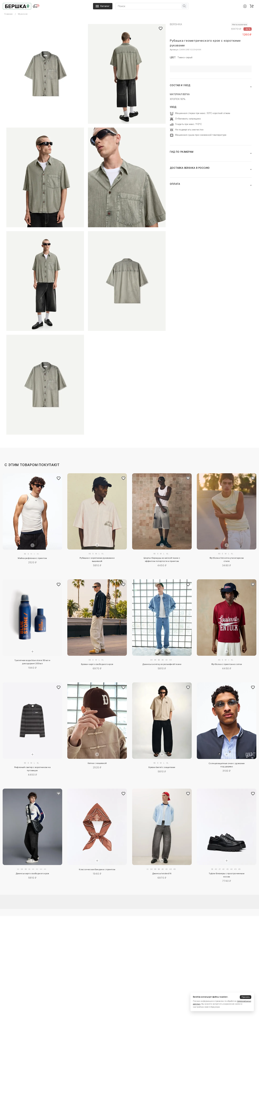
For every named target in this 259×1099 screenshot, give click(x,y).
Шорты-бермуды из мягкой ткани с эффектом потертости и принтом (162, 559)
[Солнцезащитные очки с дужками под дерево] (226, 720)
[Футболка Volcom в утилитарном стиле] (226, 511)
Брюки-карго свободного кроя (97, 664)
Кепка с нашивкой (97, 763)
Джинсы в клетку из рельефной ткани (161, 664)
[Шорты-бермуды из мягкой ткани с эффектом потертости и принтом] (162, 511)
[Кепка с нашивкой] (97, 720)
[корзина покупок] (251, 6)
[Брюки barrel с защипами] (162, 720)
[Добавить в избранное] (58, 478)
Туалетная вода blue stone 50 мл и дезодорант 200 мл (32, 662)
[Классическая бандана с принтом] (97, 827)
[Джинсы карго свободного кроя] (32, 827)
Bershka (176, 24)
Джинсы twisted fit (162, 873)
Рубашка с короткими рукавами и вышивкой (97, 559)
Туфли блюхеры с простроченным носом (226, 875)
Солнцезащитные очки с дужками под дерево (227, 765)
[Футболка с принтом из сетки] (226, 617)
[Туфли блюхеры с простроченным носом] (226, 827)
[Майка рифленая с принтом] (32, 511)
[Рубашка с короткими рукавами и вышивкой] (97, 511)
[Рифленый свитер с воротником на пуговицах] (32, 720)
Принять (246, 997)
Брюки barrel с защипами (162, 767)
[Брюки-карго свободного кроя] (97, 617)
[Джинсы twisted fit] (162, 827)
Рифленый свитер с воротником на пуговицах (32, 769)
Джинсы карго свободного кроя (32, 873)
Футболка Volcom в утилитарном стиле (226, 559)
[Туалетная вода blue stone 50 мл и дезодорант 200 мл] (32, 617)
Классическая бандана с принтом (97, 869)
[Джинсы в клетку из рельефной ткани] (162, 617)
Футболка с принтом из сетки (226, 664)
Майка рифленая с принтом (32, 558)
